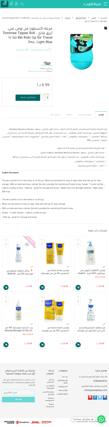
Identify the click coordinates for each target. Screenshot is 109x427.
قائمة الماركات (62, 394)
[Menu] (106, 4)
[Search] (22, 4)
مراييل (67, 18)
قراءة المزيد (78, 287)
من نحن (65, 377)
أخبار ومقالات (63, 387)
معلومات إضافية (85, 115)
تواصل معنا (63, 390)
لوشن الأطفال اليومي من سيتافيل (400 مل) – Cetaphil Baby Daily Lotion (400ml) (91, 273)
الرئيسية (104, 18)
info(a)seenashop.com (95, 390)
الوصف (101, 115)
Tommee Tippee (46, 65)
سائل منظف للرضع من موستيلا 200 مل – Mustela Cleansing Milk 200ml (20, 274)
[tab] (101, 114)
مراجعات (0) (55, 115)
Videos (69, 115)
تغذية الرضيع (81, 18)
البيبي (94, 18)
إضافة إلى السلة (27, 98)
